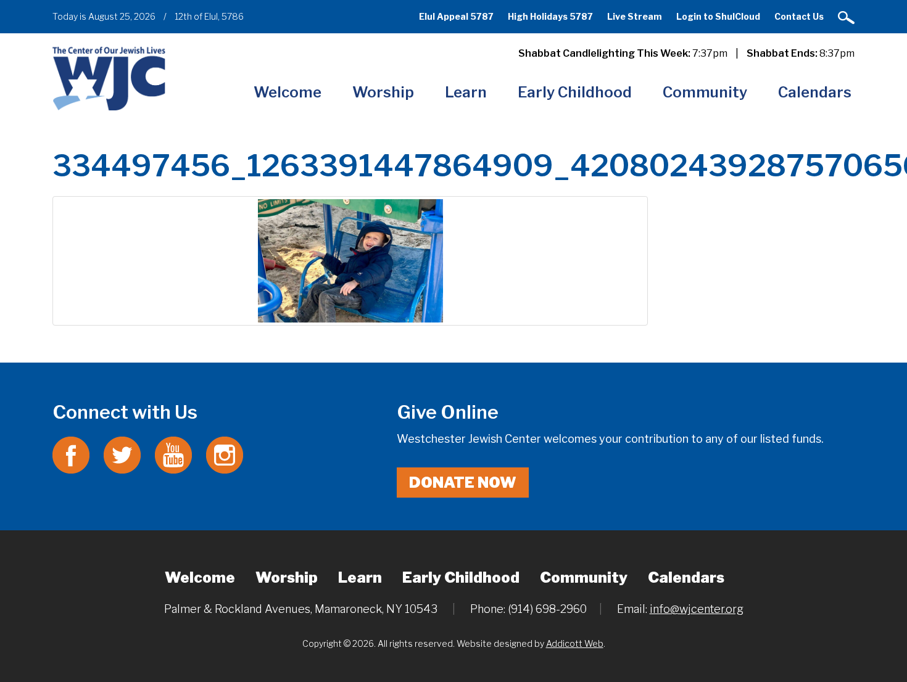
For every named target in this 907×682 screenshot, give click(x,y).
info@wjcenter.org (696, 608)
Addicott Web (574, 643)
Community (705, 92)
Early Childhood (575, 92)
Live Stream (634, 16)
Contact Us (799, 16)
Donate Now (462, 482)
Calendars (814, 92)
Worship (383, 92)
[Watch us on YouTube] (173, 454)
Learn (466, 92)
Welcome (287, 92)
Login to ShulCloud (718, 16)
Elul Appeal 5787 (456, 16)
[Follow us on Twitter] (122, 454)
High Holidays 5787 (550, 16)
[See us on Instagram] (224, 454)
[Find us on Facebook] (70, 454)
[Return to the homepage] (108, 78)
